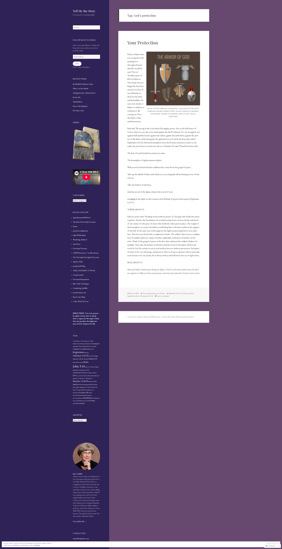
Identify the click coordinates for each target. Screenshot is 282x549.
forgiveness (78, 352)
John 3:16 (79, 366)
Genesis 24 (91, 356)
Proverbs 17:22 (94, 387)
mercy (75, 384)
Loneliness (94, 373)
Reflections (89, 390)
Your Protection (142, 42)
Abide (92, 341)
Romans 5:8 (83, 392)
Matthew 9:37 (89, 378)
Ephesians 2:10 (90, 349)
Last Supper (88, 373)
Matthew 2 (96, 375)
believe (77, 346)
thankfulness (88, 398)
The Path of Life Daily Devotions (84, 222)
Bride (95, 346)
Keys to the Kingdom (80, 106)
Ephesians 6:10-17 (174, 293)
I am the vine (82, 359)
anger (74, 346)
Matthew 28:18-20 (92, 381)
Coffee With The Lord (80, 301)
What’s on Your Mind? (80, 88)
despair (85, 349)
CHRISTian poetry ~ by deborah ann (85, 253)
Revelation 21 (76, 392)
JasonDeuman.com (79, 292)
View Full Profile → (79, 521)
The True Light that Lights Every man (86, 257)
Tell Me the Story (84, 11)
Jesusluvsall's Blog (79, 266)
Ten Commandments (78, 398)
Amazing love (96, 344)
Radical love (83, 390)
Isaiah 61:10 (93, 359)
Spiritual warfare (133, 296)
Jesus (85, 361)
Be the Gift (77, 97)
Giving (96, 356)
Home (75, 226)
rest (93, 390)
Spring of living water (87, 395)
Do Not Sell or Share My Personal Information (178, 317)
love (74, 375)
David (81, 349)
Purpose (79, 390)
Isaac (87, 359)
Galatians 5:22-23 (80, 355)
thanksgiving (96, 398)
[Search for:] (86, 27)
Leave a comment (163, 296)
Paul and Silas (94, 384)
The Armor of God (146, 296)
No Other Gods (78, 110)
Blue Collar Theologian (81, 284)
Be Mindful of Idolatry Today (83, 84)
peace (157, 293)
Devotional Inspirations (81, 279)
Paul (90, 384)
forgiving (86, 352)
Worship (92, 401)
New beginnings (85, 384)
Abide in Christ (76, 343)
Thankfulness (77, 102)
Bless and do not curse (89, 346)
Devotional (146, 293)
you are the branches (79, 403)
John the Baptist (95, 367)
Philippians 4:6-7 (83, 387)
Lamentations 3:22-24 (79, 373)
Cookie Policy (36, 545)
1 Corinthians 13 (77, 341)
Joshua (77, 370)
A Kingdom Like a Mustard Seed (84, 93)
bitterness (81, 346)
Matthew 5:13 (76, 378)
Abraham (82, 343)
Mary (93, 375)
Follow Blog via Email (84, 40)
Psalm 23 (75, 390)
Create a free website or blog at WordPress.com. (144, 317)
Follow (77, 64)
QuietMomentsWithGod (81, 217)
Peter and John (76, 387)
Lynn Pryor (77, 244)
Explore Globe (78, 262)
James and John (76, 362)
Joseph (74, 370)
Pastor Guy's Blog (79, 297)
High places (75, 359)
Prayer (89, 387)
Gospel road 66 (78, 275)
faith (152, 293)
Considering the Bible (80, 288)
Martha (89, 375)
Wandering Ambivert (80, 239)
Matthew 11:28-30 (80, 381)
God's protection (188, 293)
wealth (88, 401)
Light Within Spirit (79, 235)
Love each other (80, 375)
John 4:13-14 (88, 367)
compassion (76, 349)
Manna (85, 375)
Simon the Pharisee (77, 395)
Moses (79, 384)
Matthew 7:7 (83, 378)
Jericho (81, 362)
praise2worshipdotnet (80, 231)
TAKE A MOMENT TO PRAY (84, 270)
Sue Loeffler (78, 474)
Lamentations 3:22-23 (84, 370)
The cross (75, 401)
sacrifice (90, 392)
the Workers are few (81, 401)
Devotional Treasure (80, 248)
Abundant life (88, 343)
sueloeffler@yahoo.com (81, 538)
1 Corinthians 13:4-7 (85, 341)
